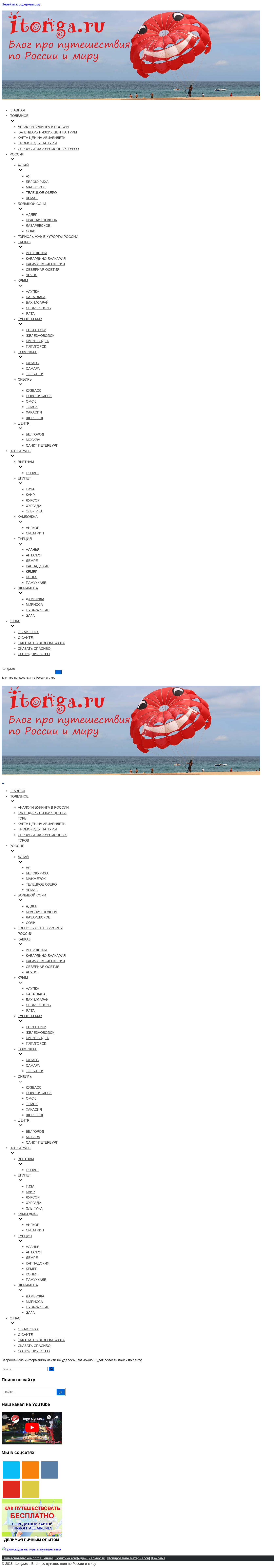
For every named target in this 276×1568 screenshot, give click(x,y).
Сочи (31, 231)
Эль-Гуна (34, 511)
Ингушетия (36, 253)
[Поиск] (51, 1369)
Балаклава (35, 297)
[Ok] (30, 1470)
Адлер (31, 215)
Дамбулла (35, 599)
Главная (17, 110)
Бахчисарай (37, 302)
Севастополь (38, 308)
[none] (40, 802)
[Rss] (30, 1489)
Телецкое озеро (41, 193)
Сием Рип (35, 533)
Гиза (30, 489)
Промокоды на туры (37, 143)
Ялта (30, 314)
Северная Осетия (42, 270)
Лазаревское (38, 226)
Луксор (33, 500)
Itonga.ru (21, 1564)
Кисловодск (37, 341)
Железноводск (40, 336)
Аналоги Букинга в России (43, 127)
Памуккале (36, 583)
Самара (33, 368)
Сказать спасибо (34, 649)
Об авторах (28, 632)
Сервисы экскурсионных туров (48, 149)
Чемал (32, 198)
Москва (33, 440)
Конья (31, 577)
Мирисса (34, 605)
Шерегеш (34, 418)
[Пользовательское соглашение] (27, 1558)
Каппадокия (37, 566)
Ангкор (32, 528)
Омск (31, 401)
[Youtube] (11, 1489)
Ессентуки (36, 330)
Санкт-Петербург (42, 445)
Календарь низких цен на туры (47, 132)
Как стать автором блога (41, 643)
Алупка (32, 292)
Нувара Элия (37, 610)
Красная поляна (41, 220)
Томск (32, 407)
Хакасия (34, 412)
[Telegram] (11, 1470)
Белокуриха (37, 182)
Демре (32, 561)
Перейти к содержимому (21, 4)
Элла (30, 616)
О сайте (25, 638)
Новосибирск (39, 396)
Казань (32, 363)
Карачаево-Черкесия (45, 264)
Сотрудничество (34, 654)
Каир (30, 495)
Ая (28, 176)
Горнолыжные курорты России (48, 237)
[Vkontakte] (49, 1470)
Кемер (31, 572)
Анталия (34, 555)
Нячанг (32, 473)
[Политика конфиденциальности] (80, 1558)
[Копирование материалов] (128, 1558)
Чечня (31, 275)
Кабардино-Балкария (46, 259)
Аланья (32, 550)
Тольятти (34, 374)
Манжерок (36, 187)
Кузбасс (33, 391)
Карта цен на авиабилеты (42, 138)
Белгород (35, 434)
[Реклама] (158, 1558)
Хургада (33, 506)
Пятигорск (36, 346)
